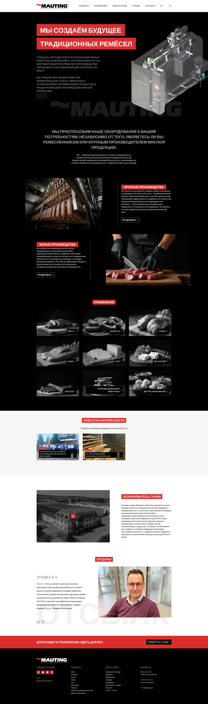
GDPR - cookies (111, 690)
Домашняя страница (113, 672)
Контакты (109, 688)
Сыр (72, 682)
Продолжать (129, 220)
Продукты (109, 674)
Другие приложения (78, 693)
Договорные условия (113, 685)
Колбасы (74, 674)
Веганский (75, 685)
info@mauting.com (147, 682)
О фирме (109, 680)
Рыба (73, 680)
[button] (39, 96)
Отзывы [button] (136, 6)
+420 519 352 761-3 (146, 680)
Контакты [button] (150, 6)
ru (161, 6)
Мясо (73, 672)
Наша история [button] (119, 6)
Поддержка (110, 682)
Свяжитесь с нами (157, 642)
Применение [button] (100, 6)
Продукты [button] (84, 6)
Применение (110, 677)
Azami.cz (49, 681)
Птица (73, 677)
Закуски (74, 688)
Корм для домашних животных (82, 690)
